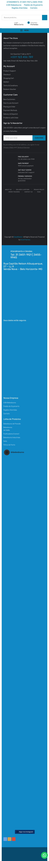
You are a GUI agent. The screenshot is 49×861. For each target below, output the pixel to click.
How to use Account (10, 103)
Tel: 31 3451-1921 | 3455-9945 (26, 256)
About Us (8, 189)
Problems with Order (10, 118)
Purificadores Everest (11, 434)
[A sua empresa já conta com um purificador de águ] (24, 725)
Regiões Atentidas (10, 410)
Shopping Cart (8, 78)
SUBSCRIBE (39, 138)
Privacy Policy (8, 147)
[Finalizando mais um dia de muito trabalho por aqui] (24, 478)
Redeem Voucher (9, 89)
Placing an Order (9, 107)
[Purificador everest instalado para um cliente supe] (24, 519)
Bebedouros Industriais (11, 438)
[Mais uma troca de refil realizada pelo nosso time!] (24, 684)
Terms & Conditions (10, 86)
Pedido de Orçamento (11, 406)
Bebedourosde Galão (7, 428)
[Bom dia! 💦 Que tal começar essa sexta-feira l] (24, 767)
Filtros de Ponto (9, 445)
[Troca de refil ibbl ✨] (24, 808)
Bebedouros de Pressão (12, 424)
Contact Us (28, 192)
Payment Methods (10, 110)
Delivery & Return (22, 189)
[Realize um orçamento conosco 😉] (24, 643)
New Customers (9, 99)
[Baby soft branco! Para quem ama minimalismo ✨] (24, 601)
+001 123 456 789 (21, 57)
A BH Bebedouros (9, 403)
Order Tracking (14, 192)
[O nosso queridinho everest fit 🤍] (24, 560)
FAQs (39, 192)
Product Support (9, 71)
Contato (6, 414)
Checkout (7, 75)
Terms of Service (23, 147)
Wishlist (6, 82)
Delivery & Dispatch (10, 114)
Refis (5, 441)
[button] (44, 855)
